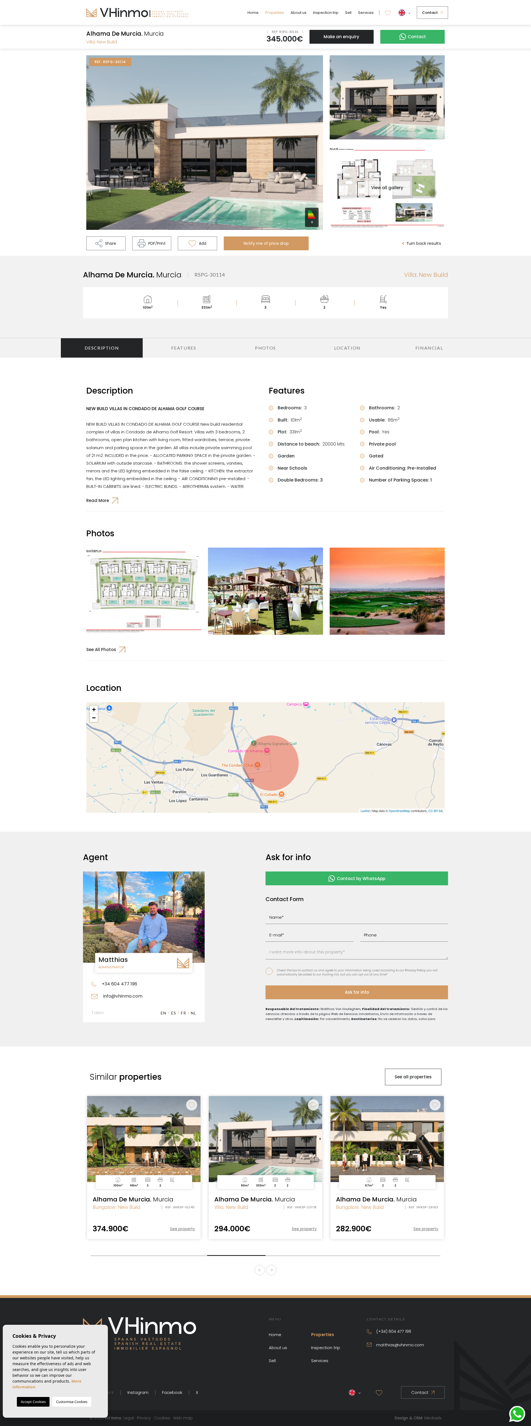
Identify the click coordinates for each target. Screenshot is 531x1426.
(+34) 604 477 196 (393, 1331)
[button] (106, 243)
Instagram (138, 1392)
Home (253, 12)
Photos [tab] (265, 347)
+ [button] (94, 709)
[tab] (102, 348)
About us (298, 12)
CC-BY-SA (435, 810)
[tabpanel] (144, 1167)
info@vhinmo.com (122, 996)
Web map (183, 1418)
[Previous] (259, 1270)
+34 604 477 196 (119, 984)
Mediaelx (432, 1418)
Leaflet (365, 810)
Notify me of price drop (266, 243)
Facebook (172, 1392)
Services (366, 12)
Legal (128, 1418)
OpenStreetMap (399, 810)
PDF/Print (157, 243)
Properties (274, 12)
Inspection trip (326, 12)
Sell (348, 12)
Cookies (162, 1418)
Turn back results (423, 243)
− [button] (94, 717)
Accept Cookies (33, 1401)
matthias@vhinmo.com (400, 1345)
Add (202, 243)
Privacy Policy (415, 970)
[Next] (271, 1270)
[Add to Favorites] (191, 1104)
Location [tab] (347, 347)
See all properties (413, 1077)
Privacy (144, 1418)
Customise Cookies (71, 1401)
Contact (430, 12)
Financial (429, 347)
